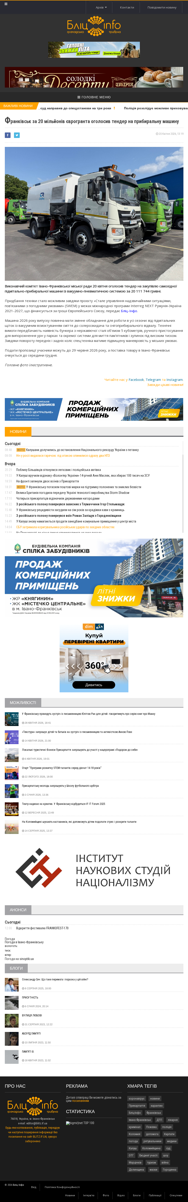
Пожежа (151, 1127)
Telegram (153, 379)
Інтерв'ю (88, 1195)
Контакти (127, 7)
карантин (157, 1105)
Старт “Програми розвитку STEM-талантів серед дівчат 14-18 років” (61, 768)
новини (155, 1098)
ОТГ (131, 1155)
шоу (165, 1155)
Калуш (133, 1148)
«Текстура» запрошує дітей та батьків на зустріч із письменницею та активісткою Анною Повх (77, 732)
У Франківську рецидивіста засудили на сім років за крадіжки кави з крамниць (70, 510)
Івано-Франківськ (140, 1120)
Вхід (33, 1187)
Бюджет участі (148, 1155)
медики (172, 1141)
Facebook (136, 379)
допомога (152, 1134)
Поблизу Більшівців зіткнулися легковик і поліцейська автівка (58, 470)
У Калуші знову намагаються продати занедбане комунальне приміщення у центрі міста (76, 521)
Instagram (174, 379)
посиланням (80, 1101)
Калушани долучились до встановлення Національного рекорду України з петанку (78, 450)
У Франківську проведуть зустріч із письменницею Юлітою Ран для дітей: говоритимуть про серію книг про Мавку (88, 713)
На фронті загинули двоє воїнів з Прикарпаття (47, 481)
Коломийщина (151, 1148)
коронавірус (136, 1098)
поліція (166, 1127)
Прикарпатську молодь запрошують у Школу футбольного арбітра (60, 785)
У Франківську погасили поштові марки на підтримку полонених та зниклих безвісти (79, 487)
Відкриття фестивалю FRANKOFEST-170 (42, 928)
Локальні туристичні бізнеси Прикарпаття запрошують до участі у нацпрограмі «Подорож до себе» (80, 749)
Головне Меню (95, 97)
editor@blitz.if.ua (36, 1123)
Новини (70, 1195)
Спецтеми (176, 1195)
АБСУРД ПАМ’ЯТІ (31, 1033)
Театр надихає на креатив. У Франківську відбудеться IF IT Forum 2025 (63, 804)
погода (133, 1141)
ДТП (159, 1120)
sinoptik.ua (26, 959)
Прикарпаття (137, 1105)
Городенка (169, 1169)
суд (168, 1148)
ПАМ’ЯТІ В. (28, 1051)
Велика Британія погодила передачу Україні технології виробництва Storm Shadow (72, 493)
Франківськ (154, 1112)
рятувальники (152, 1141)
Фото (106, 1195)
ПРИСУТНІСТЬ (30, 997)
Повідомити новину (162, 7)
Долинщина (136, 1169)
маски (153, 1169)
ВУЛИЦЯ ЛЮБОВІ (32, 1015)
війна (165, 1162)
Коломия (134, 1134)
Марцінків (135, 1162)
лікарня (173, 1120)
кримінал (135, 1127)
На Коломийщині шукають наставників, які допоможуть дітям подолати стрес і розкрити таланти (79, 821)
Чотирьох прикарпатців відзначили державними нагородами (58, 498)
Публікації (155, 1195)
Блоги (137, 1195)
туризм (151, 1162)
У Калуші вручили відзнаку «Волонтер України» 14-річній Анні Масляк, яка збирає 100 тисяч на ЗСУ (83, 475)
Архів (100, 7)
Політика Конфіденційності (62, 1187)
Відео (121, 1195)
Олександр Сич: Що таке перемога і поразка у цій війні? (55, 979)
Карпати (169, 1134)
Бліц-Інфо (135, 1112)
